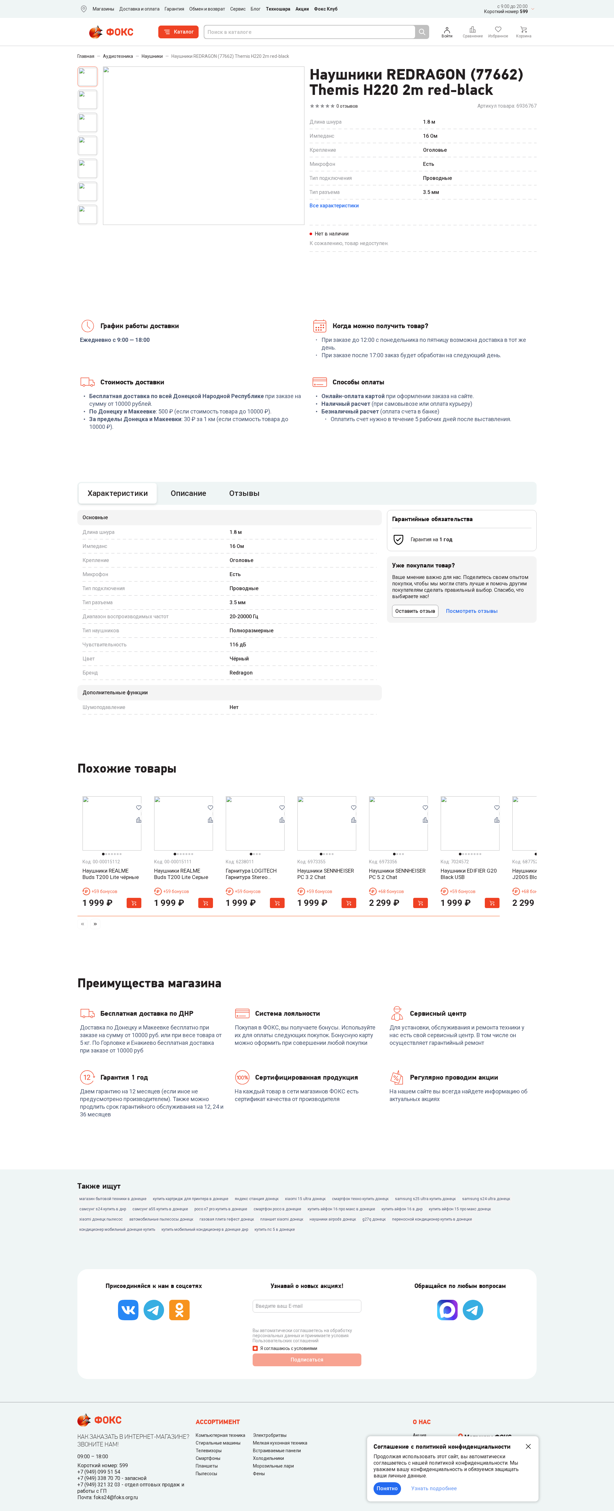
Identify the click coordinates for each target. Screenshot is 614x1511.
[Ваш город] (82, 9)
